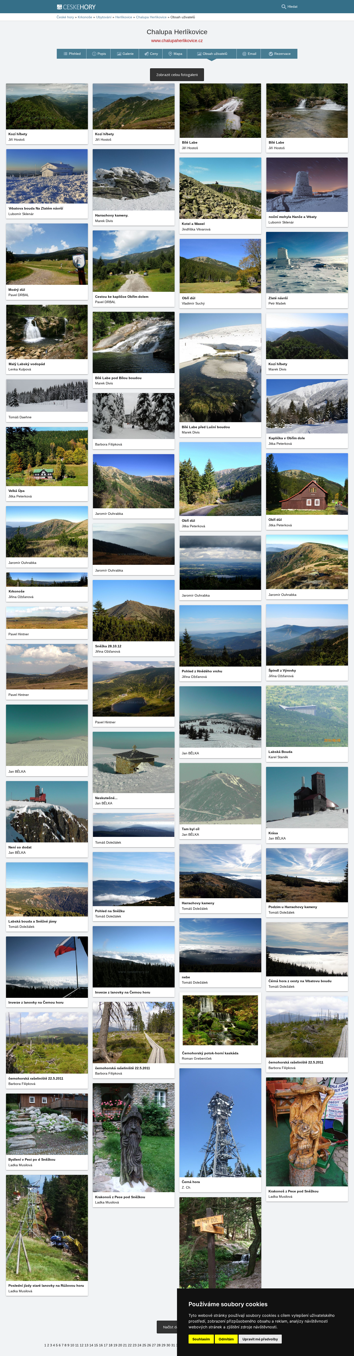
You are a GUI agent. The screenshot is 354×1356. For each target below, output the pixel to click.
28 (159, 1345)
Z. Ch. (186, 1187)
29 (163, 1345)
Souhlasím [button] (201, 1339)
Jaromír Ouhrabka (109, 514)
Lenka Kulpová (19, 369)
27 (154, 1345)
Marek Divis (104, 221)
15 (96, 1345)
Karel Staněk (278, 757)
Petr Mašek (277, 303)
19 (115, 1345)
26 (149, 1345)
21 (125, 1345)
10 (72, 1345)
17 (106, 1345)
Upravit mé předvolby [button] (260, 1339)
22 (130, 1345)
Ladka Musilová (280, 1196)
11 (77, 1345)
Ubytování (103, 17)
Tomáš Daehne (20, 417)
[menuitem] (71, 54)
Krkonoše (85, 17)
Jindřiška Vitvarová (196, 229)
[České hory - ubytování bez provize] (78, 7)
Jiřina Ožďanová (20, 597)
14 (91, 1345)
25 (144, 1345)
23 (135, 1345)
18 (110, 1345)
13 (86, 1345)
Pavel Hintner (18, 634)
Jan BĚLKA (190, 753)
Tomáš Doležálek (108, 842)
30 (168, 1345)
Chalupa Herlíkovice (151, 17)
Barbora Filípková (108, 444)
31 (173, 1345)
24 (139, 1345)
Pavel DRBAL (18, 295)
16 (101, 1345)
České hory (65, 17)
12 (82, 1345)
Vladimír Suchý (193, 303)
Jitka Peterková (280, 444)
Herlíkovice (123, 17)
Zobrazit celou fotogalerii (177, 74)
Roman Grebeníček (197, 1058)
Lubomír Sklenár (21, 214)
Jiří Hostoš (16, 139)
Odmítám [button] (226, 1339)
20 (120, 1345)
